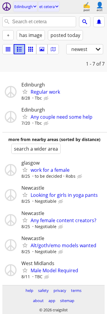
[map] (53, 49)
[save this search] (99, 21)
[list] (8, 49)
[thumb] (19, 49)
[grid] (30, 49)
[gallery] (42, 49)
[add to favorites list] (25, 91)
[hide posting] (46, 98)
